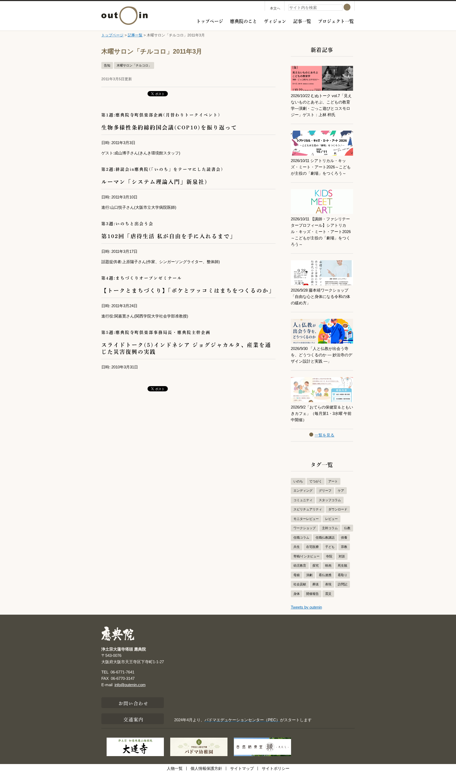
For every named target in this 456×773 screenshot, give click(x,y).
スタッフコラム (330, 500)
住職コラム (301, 537)
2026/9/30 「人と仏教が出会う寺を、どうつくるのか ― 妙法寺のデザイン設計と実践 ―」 (321, 354)
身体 (296, 594)
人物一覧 (175, 768)
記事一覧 (302, 20)
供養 (344, 537)
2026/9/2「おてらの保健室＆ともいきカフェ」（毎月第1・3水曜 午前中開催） (322, 413)
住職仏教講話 (325, 537)
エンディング (302, 490)
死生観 (342, 565)
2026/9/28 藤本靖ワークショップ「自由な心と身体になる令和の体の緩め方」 (320, 296)
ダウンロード (337, 509)
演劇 (309, 575)
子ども (330, 547)
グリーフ (325, 490)
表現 (328, 584)
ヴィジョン (275, 20)
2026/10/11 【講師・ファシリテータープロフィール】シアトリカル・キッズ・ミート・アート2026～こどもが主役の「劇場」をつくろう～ (321, 231)
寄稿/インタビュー (306, 556)
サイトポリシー (275, 768)
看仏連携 (325, 575)
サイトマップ (242, 768)
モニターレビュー (306, 519)
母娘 (296, 575)
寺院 (329, 556)
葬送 (315, 584)
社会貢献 (299, 584)
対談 (342, 556)
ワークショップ (304, 528)
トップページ (209, 20)
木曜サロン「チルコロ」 (134, 65)
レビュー (331, 519)
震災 (328, 594)
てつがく (315, 481)
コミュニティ (302, 500)
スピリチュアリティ (307, 509)
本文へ (275, 8)
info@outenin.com (130, 684)
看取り (342, 575)
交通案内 (134, 718)
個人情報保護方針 (206, 768)
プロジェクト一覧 (336, 20)
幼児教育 (299, 565)
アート (333, 481)
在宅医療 (312, 547)
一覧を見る (324, 435)
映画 (328, 565)
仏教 (347, 528)
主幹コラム (330, 528)
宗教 (344, 547)
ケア (341, 490)
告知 (107, 65)
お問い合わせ (133, 702)
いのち (298, 481)
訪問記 (342, 584)
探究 (315, 565)
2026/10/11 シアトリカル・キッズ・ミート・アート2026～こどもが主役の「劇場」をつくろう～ (321, 167)
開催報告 (312, 594)
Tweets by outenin (306, 607)
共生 (296, 547)
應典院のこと (243, 20)
